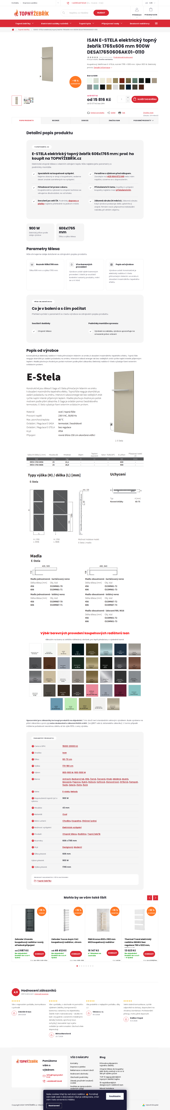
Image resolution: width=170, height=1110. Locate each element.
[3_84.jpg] (106, 676)
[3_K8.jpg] (85, 704)
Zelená (72, 785)
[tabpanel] (30, 933)
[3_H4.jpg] (64, 690)
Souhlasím (115, 1096)
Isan (64, 752)
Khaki (109, 779)
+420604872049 (54, 1081)
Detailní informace (102, 67)
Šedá (65, 785)
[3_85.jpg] (120, 676)
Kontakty (15, 3)
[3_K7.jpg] (71, 704)
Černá (93, 779)
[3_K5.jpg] (135, 690)
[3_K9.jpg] (99, 704)
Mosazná (66, 782)
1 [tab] (77, 966)
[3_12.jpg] (64, 649)
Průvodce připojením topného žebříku (109, 1064)
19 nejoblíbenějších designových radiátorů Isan (111, 1083)
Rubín (84, 782)
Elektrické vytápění (72, 827)
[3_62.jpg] (135, 663)
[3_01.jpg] (35, 649)
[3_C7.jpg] (49, 690)
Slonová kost (112, 782)
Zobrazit (39, 954)
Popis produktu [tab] (26, 120)
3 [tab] (81, 966)
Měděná (117, 779)
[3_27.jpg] (35, 663)
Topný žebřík (93, 834)
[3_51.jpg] (106, 663)
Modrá (125, 779)
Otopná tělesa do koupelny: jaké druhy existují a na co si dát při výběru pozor (112, 1071)
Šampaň (133, 782)
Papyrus (76, 782)
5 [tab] (86, 966)
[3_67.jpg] (49, 676)
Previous (149, 897)
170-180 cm (67, 766)
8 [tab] (92, 966)
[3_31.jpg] (64, 663)
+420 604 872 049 (115, 176)
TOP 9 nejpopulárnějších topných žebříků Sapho (110, 1078)
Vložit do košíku (147, 99)
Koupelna (76, 821)
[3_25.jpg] (135, 649)
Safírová (101, 782)
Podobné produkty (142, 120)
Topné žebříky (44, 881)
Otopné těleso (69, 834)
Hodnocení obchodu (79, 1074)
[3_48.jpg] (92, 663)
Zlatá (79, 785)
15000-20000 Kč (70, 746)
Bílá (87, 779)
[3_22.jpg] (92, 649)
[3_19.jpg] (78, 649)
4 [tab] (84, 966)
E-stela (66, 791)
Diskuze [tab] (85, 120)
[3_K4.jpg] (120, 690)
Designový (67, 847)
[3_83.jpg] (92, 676)
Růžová (92, 782)
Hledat (101, 12)
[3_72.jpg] (78, 676)
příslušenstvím (123, 190)
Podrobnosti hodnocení (123, 57)
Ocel (64, 814)
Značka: (148, 112)
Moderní (78, 847)
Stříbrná (124, 782)
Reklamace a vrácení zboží (82, 1070)
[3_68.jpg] (64, 676)
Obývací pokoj (89, 821)
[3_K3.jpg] (106, 690)
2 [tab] (79, 966)
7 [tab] (90, 966)
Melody (74, 791)
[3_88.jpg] (35, 690)
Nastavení (54, 1105)
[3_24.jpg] (120, 649)
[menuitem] (24, 24)
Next (155, 897)
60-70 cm (67, 759)
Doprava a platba (30, 3)
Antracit (66, 779)
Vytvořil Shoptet (152, 1105)
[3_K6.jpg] (57, 704)
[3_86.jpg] (135, 676)
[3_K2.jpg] (92, 690)
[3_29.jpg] (49, 663)
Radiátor (82, 834)
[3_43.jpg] (78, 663)
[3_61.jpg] (120, 663)
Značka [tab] (114, 120)
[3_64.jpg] (35, 676)
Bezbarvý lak (78, 779)
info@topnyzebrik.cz (55, 1076)
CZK (151, 3)
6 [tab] (88, 966)
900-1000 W (80, 772)
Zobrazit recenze (41, 994)
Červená (101, 779)
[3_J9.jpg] (78, 690)
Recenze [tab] (55, 120)
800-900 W (67, 772)
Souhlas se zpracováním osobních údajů (81, 1087)
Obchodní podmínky (79, 1077)
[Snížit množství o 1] (128, 101)
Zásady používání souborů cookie (81, 1081)
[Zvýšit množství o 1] (128, 97)
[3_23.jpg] (106, 649)
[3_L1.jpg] (113, 704)
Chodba (66, 821)
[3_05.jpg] (49, 649)
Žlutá (85, 785)
